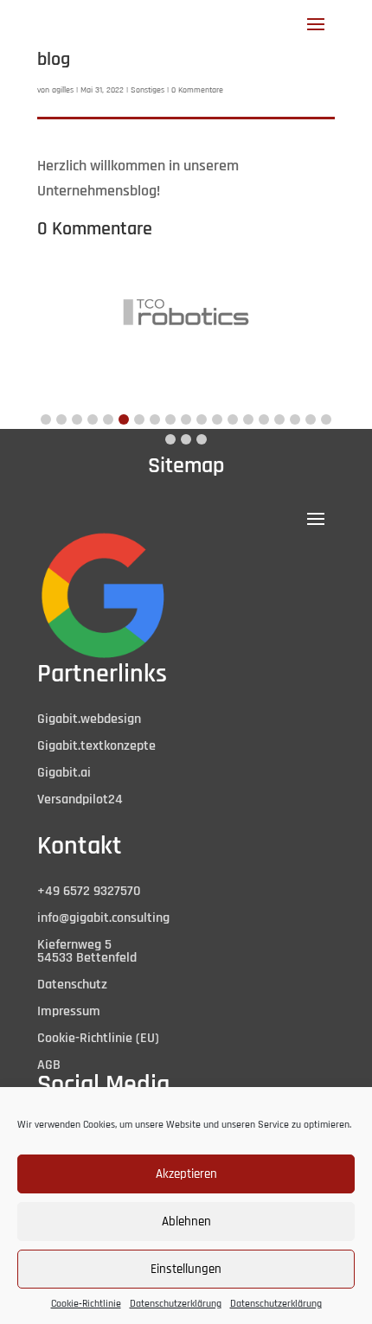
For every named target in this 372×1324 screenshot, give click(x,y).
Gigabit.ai (64, 773)
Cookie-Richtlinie (86, 1303)
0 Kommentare (197, 90)
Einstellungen (186, 1269)
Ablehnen (186, 1221)
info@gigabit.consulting (103, 918)
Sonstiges (147, 90)
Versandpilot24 (80, 799)
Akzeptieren (186, 1174)
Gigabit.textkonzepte (96, 746)
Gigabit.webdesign (89, 719)
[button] (46, 419)
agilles (63, 90)
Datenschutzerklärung (175, 1303)
